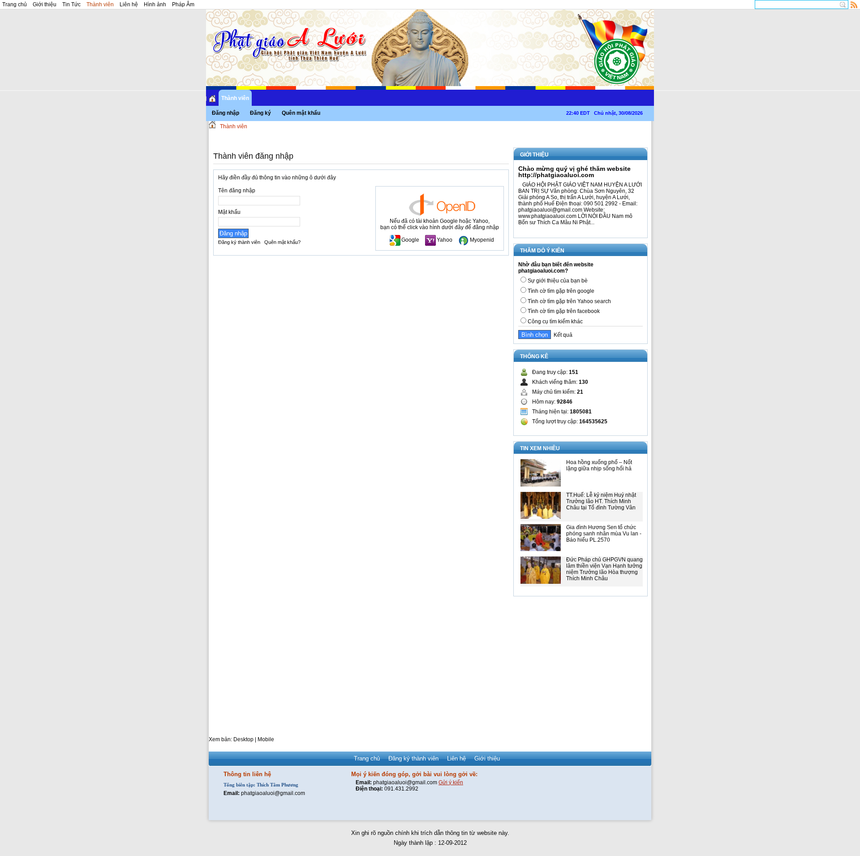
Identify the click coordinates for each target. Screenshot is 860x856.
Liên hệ (129, 4)
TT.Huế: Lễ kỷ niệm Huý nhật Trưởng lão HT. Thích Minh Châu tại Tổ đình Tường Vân (601, 501)
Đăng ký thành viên (239, 242)
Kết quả (561, 335)
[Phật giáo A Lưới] (288, 36)
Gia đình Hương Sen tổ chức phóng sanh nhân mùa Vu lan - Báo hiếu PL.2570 (603, 533)
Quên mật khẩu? (282, 242)
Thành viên (100, 4)
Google (410, 240)
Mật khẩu (229, 212)
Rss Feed (854, 4)
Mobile (266, 739)
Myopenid (482, 240)
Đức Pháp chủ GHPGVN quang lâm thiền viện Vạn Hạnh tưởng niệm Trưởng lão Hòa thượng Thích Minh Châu (604, 569)
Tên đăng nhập (236, 190)
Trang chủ (14, 4)
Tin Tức (71, 4)
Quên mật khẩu (301, 113)
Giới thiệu (44, 4)
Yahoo (444, 240)
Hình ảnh (155, 4)
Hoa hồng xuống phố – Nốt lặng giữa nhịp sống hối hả (599, 465)
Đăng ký (260, 113)
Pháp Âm (183, 4)
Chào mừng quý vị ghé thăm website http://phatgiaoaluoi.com (574, 171)
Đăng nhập (225, 113)
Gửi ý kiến (451, 782)
